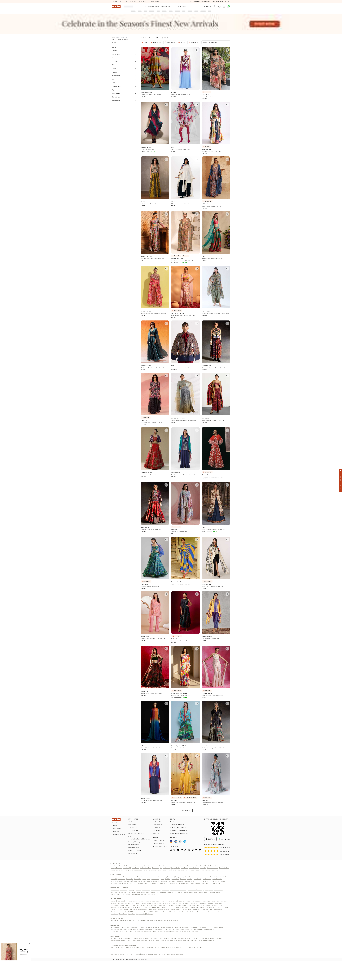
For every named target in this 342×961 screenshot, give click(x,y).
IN (229, 959)
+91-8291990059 (225, 1)
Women (115, 1)
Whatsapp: (178, 830)
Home (113, 37)
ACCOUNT (156, 819)
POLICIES (156, 838)
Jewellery (133, 1)
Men (121, 1)
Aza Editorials (154, 1)
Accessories (143, 1)
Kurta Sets (124, 37)
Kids (126, 1)
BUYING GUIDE (133, 819)
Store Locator (174, 822)
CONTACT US (174, 819)
